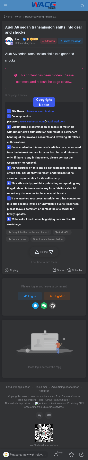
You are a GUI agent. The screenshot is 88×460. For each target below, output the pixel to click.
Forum (18, 16)
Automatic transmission (49, 239)
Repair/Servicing (34, 16)
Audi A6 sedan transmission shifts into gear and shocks (43, 29)
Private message (72, 41)
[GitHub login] (52, 305)
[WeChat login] (44, 305)
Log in (32, 296)
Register (59, 296)
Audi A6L (63, 232)
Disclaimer (41, 387)
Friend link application (17, 387)
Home (8, 16)
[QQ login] (35, 305)
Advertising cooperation (65, 387)
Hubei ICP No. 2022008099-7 (54, 399)
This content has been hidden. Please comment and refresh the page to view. (45, 78)
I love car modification (18, 39)
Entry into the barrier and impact (30, 232)
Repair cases (18, 239)
